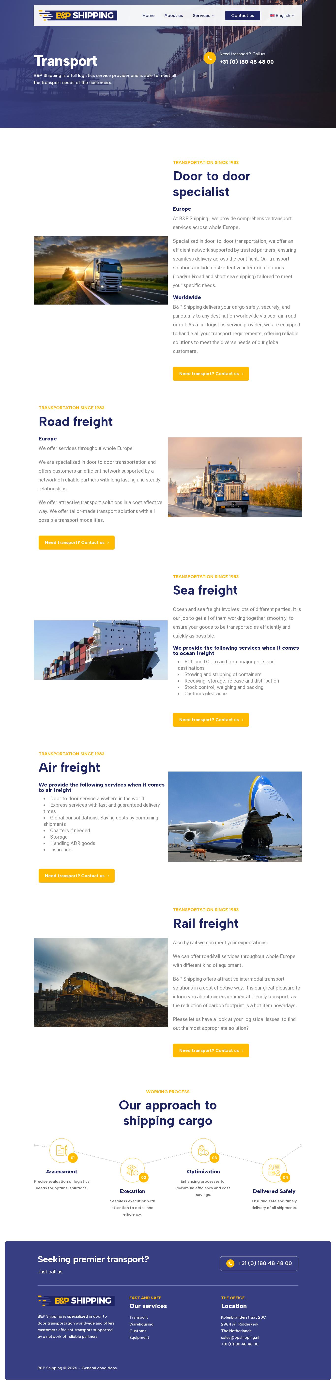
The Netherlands (236, 1330)
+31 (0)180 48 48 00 (240, 1344)
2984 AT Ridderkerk (240, 1324)
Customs (137, 1330)
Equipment (139, 1337)
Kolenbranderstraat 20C (243, 1317)
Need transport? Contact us (209, 373)
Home (149, 15)
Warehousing (141, 1324)
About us (174, 15)
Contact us (242, 15)
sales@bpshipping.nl (240, 1337)
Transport (138, 1317)
